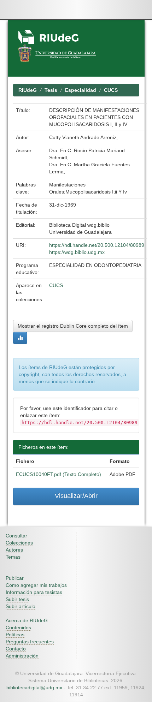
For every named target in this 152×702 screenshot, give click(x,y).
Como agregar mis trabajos (36, 585)
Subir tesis (17, 599)
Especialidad (80, 90)
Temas (13, 557)
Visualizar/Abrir (76, 495)
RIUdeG (27, 90)
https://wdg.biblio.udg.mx (77, 252)
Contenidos (18, 627)
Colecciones (19, 543)
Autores (14, 550)
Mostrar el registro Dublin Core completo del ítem (73, 326)
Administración (22, 656)
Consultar (16, 536)
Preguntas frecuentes (30, 641)
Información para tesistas (34, 592)
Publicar (15, 578)
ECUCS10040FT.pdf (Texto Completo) (58, 474)
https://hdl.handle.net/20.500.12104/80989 (96, 245)
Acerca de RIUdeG (27, 620)
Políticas (15, 634)
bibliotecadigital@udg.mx (34, 687)
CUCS (111, 90)
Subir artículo (20, 606)
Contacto (16, 649)
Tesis (51, 90)
